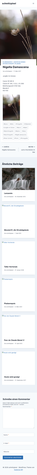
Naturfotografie (8, 63)
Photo (16, 138)
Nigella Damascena (8, 148)
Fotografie (19, 124)
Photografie (24, 138)
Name (6, 435)
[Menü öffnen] (33, 3)
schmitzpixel (8, 71)
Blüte (12, 124)
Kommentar (7, 406)
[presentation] (18, 179)
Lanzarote (8, 193)
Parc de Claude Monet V (14, 340)
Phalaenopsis (9, 303)
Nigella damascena (20, 134)
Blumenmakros (7, 62)
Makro (25, 127)
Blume (6, 124)
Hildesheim (27, 124)
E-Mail (6, 443)
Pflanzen (18, 63)
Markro (17, 131)
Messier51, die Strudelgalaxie (16, 230)
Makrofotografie (8, 131)
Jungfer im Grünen (19, 62)
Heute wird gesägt (12, 377)
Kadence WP (18, 470)
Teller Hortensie (10, 267)
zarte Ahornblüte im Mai (28, 149)
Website (6, 452)
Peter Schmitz (8, 138)
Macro (19, 127)
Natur (24, 131)
